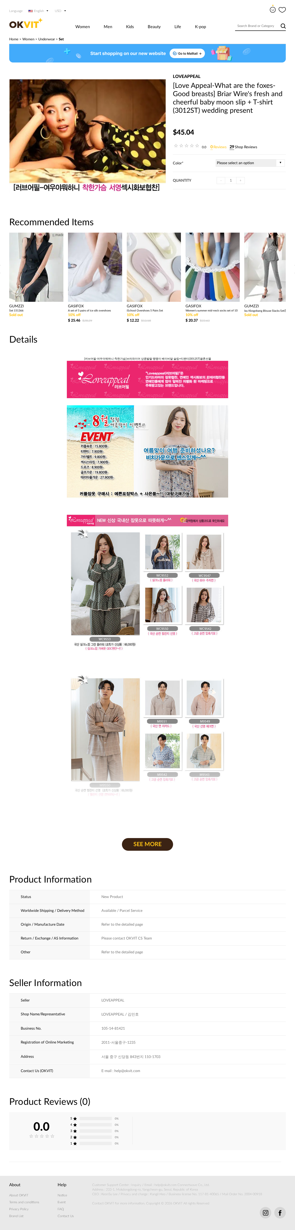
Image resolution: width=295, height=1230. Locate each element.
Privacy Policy (19, 1209)
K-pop (200, 27)
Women (82, 27)
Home (13, 39)
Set (61, 39)
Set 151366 (16, 310)
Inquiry (136, 1185)
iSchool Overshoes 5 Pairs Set (145, 310)
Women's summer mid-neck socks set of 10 (212, 310)
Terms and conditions (24, 1202)
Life (177, 27)
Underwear (46, 39)
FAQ (61, 1209)
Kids (130, 27)
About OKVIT (18, 1195)
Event (62, 1202)
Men (108, 27)
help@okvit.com (165, 1185)
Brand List (16, 1216)
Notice (62, 1195)
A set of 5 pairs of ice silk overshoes (89, 310)
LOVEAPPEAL (187, 76)
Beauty (154, 27)
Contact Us (66, 1216)
